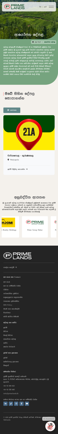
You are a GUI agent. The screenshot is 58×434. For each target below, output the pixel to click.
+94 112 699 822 (9, 386)
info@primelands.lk (10, 393)
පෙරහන (13, 110)
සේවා (5, 343)
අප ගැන (6, 282)
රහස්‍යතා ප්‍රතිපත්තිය (11, 301)
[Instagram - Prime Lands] (16, 404)
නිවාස (5, 331)
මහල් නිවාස (8, 335)
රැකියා (5, 290)
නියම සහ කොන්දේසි (11, 309)
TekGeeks (6, 420)
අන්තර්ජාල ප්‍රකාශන (11, 362)
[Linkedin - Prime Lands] (5, 404)
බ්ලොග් (6, 365)
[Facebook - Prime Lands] (21, 404)
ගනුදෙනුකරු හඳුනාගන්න (13, 297)
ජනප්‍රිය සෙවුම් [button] (8, 267)
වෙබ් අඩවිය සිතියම (11, 317)
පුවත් (5, 358)
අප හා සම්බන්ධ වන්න (12, 286)
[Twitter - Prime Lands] (11, 404)
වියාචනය (6, 313)
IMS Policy (7, 305)
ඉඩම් (5, 328)
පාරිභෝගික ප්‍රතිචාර (11, 293)
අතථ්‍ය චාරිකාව (9, 347)
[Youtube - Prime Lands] (27, 404)
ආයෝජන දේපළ (9, 339)
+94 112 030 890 (9, 390)
